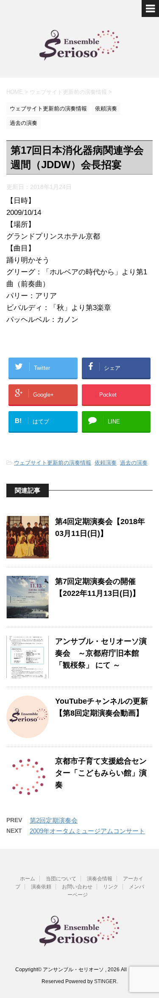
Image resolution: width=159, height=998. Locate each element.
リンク (110, 887)
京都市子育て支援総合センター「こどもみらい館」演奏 (101, 773)
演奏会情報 (99, 879)
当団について (61, 879)
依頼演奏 (106, 463)
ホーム (27, 879)
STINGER (105, 981)
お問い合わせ (77, 887)
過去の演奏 (134, 463)
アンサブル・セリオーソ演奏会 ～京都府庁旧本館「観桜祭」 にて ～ (101, 653)
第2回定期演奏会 (54, 820)
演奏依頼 (41, 887)
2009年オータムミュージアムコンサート (87, 830)
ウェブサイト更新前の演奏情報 (52, 463)
